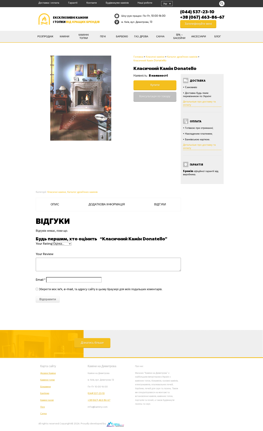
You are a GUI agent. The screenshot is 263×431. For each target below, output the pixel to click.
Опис (55, 204)
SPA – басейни (179, 36)
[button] (92, 342)
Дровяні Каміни (48, 373)
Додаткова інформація (107, 204)
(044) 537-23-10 (197, 11)
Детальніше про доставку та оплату (199, 103)
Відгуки (160, 204)
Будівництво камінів (117, 3)
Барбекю (122, 36)
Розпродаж (45, 36)
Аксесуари (198, 36)
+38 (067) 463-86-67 (202, 17)
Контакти (91, 3)
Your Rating (44, 243)
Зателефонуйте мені (198, 23)
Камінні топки (84, 36)
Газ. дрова (141, 36)
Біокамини (45, 387)
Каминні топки (47, 380)
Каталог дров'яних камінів (82, 192)
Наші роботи (145, 3)
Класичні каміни (56, 192)
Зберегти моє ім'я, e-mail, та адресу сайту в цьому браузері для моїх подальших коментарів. (100, 289)
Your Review (44, 254)
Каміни (64, 36)
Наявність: (140, 75)
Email (40, 279)
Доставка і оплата (48, 3)
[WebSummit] (115, 424)
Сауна (160, 36)
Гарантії (72, 3)
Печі (103, 36)
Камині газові (47, 400)
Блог (217, 36)
